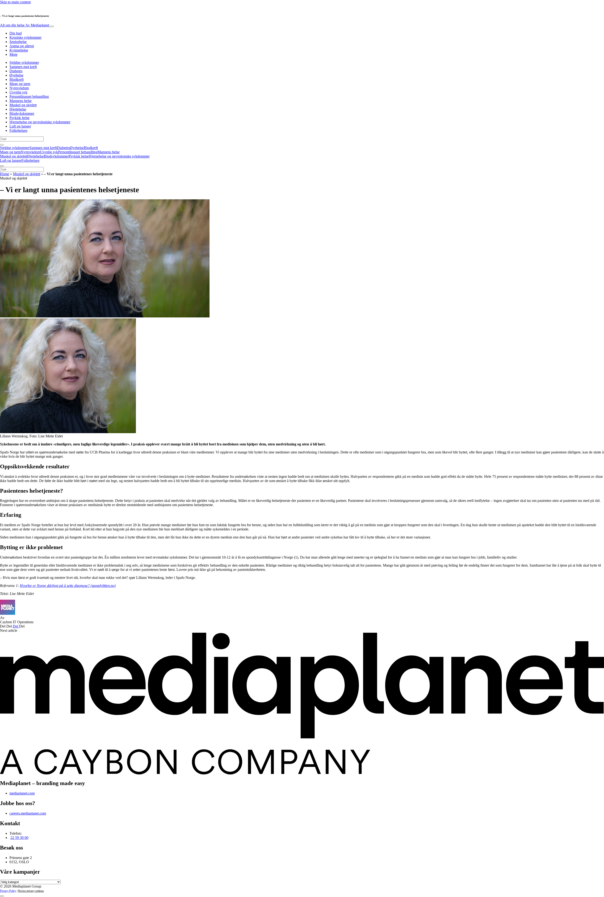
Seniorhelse (18, 42)
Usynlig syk (18, 92)
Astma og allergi (21, 46)
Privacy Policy (8, 891)
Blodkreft (16, 79)
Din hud (15, 33)
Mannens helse (20, 101)
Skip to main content (15, 2)
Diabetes (15, 71)
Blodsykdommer (21, 113)
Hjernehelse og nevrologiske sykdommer (39, 122)
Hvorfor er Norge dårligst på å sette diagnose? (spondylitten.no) (68, 586)
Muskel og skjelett (23, 105)
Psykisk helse (19, 118)
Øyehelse (16, 75)
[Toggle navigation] (52, 26)
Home (4, 174)
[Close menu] (2, 166)
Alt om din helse (24, 25)
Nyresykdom (19, 88)
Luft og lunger (20, 126)
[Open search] (2, 144)
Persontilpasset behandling (29, 96)
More (13, 54)
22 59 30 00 (19, 838)
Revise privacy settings (31, 891)
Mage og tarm (19, 84)
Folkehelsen (18, 130)
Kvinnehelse (18, 50)
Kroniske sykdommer (25, 37)
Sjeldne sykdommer (24, 62)
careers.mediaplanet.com (27, 813)
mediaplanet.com (22, 793)
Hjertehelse (17, 109)
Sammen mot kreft (23, 67)
